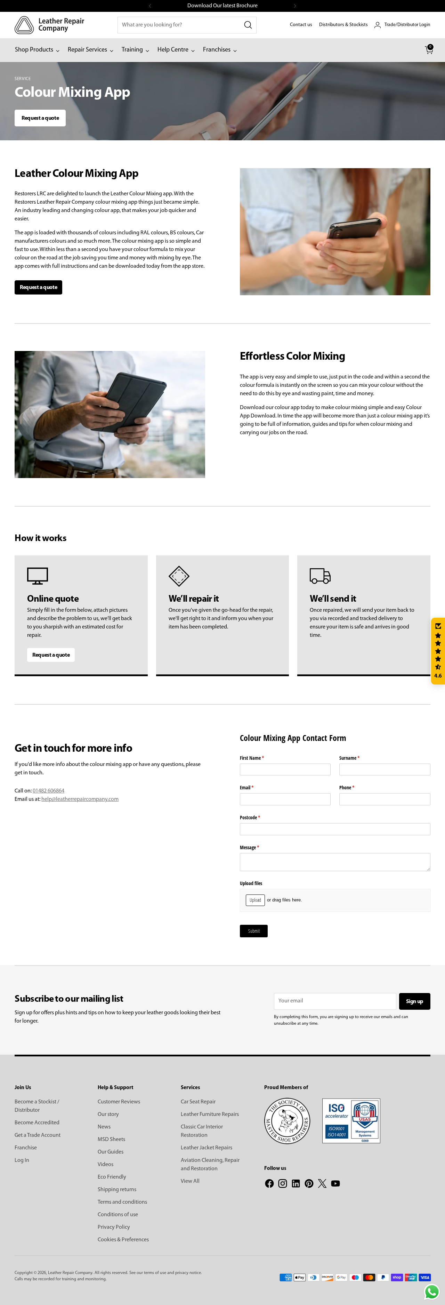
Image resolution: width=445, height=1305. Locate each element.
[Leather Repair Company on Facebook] (269, 1184)
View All (190, 1181)
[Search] (248, 25)
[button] (438, 651)
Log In (22, 1160)
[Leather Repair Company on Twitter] (322, 1184)
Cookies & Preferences (123, 1240)
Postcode (258, 817)
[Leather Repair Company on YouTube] (335, 1184)
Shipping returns (117, 1190)
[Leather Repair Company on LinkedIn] (296, 1184)
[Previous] (150, 6)
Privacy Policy (114, 1227)
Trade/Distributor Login (407, 25)
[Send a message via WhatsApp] (432, 1292)
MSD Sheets (111, 1139)
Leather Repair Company (70, 1273)
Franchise (26, 1148)
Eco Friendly (112, 1177)
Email (255, 787)
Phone (355, 787)
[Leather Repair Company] (49, 25)
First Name (260, 758)
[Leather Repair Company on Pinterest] (309, 1184)
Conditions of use (118, 1215)
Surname (357, 758)
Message (257, 847)
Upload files (251, 883)
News (104, 1127)
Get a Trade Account (37, 1135)
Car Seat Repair (198, 1102)
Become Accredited (37, 1123)
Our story (108, 1114)
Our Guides (110, 1152)
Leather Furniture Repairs (210, 1114)
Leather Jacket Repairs (206, 1148)
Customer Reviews (119, 1102)
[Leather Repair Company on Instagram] (282, 1184)
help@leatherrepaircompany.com (80, 799)
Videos (105, 1164)
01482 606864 (48, 791)
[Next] (294, 6)
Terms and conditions (122, 1202)
